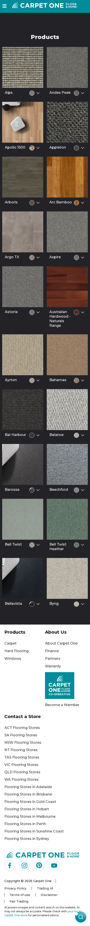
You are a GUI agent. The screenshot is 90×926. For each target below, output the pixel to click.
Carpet (10, 643)
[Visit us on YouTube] (54, 865)
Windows (12, 658)
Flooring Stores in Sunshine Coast (34, 831)
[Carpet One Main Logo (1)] (44, 854)
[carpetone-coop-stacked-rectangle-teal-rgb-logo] (65, 685)
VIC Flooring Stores (21, 765)
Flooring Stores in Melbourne (29, 816)
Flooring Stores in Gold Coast (30, 802)
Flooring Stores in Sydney (26, 839)
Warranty (53, 666)
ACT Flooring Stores (22, 728)
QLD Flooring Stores (22, 772)
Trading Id (45, 888)
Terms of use (20, 895)
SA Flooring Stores (20, 735)
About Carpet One (61, 643)
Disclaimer (49, 895)
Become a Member (62, 705)
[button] (4, 6)
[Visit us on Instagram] (24, 865)
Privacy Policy (15, 888)
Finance (52, 651)
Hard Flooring (16, 651)
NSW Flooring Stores (22, 742)
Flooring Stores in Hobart (26, 809)
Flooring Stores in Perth (25, 824)
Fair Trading (19, 901)
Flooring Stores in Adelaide (28, 787)
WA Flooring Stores (21, 779)
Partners (52, 658)
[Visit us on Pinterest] (39, 865)
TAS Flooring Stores (21, 757)
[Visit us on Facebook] (9, 865)
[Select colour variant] (38, 93)
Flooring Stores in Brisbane (28, 794)
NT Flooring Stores (21, 750)
